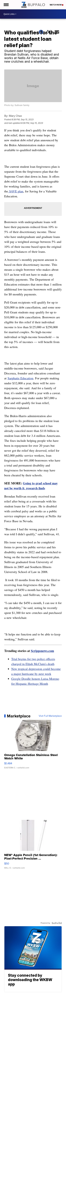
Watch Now (56, 5)
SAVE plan (15, 191)
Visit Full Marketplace (50, 716)
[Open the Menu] (6, 4)
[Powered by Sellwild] (57, 923)
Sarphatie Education (20, 378)
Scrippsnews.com (42, 650)
